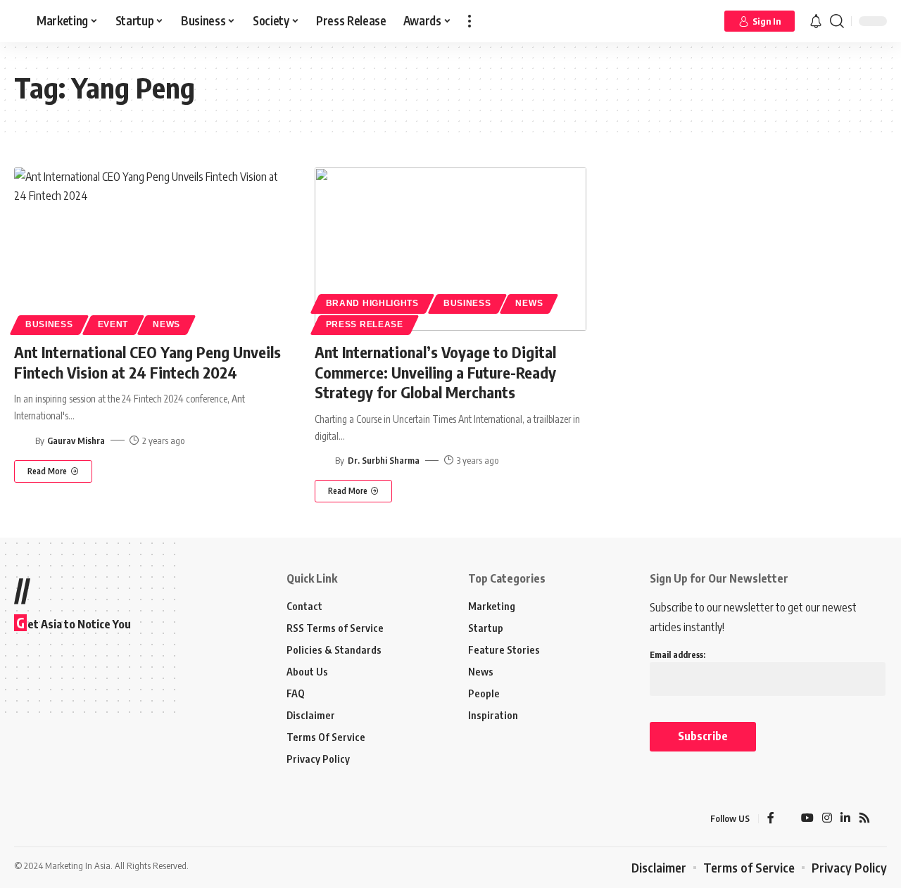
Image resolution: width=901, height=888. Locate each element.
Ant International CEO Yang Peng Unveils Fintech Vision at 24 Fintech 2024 (147, 362)
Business (49, 324)
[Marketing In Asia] (45, 818)
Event (113, 324)
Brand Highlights (372, 303)
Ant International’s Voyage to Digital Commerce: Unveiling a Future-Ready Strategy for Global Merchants (435, 372)
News (166, 324)
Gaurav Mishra (76, 440)
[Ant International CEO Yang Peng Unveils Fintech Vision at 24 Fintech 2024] (150, 249)
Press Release (364, 324)
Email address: (677, 654)
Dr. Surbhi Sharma (384, 460)
